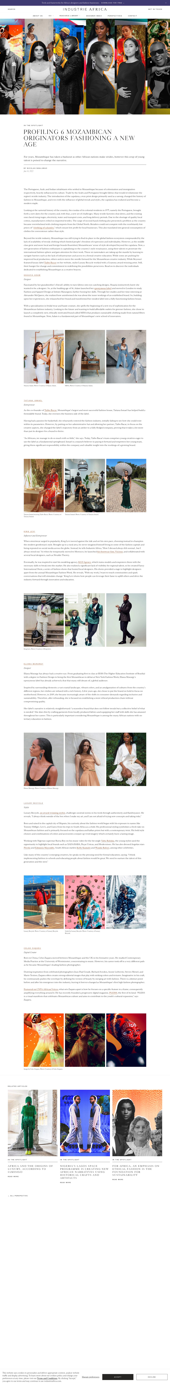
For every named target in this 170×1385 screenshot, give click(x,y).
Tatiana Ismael (33, 400)
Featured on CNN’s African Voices (41, 989)
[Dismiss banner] (166, 2)
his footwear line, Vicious (110, 551)
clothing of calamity (43, 227)
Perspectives (115, 16)
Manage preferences (90, 1377)
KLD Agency (84, 562)
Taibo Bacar (50, 262)
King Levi (29, 531)
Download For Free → (113, 3)
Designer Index (94, 16)
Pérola (27, 847)
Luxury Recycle (33, 803)
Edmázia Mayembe (44, 847)
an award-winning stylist (52, 813)
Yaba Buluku (107, 841)
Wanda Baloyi (102, 847)
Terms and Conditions (47, 1378)
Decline (152, 1377)
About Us (38, 16)
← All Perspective (18, 1196)
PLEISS (113, 992)
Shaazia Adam (32, 275)
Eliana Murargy (33, 664)
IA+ (50, 16)
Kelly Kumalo (84, 847)
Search (11, 9)
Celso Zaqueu (32, 948)
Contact (132, 16)
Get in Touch (155, 9)
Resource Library (69, 16)
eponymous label (103, 288)
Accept (118, 1377)
